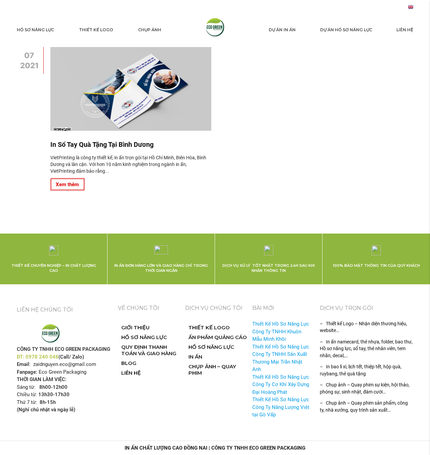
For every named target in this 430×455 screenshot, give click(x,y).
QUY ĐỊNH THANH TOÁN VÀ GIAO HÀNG (148, 350)
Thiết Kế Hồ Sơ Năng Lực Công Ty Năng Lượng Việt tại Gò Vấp (280, 407)
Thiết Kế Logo (96, 29)
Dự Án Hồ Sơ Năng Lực (346, 29)
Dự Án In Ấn (282, 29)
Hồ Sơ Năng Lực (35, 29)
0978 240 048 (42, 357)
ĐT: (21, 357)
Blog (128, 363)
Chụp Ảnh (149, 29)
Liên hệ (404, 29)
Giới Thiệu (135, 327)
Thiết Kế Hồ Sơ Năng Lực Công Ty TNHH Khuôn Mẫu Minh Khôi (280, 331)
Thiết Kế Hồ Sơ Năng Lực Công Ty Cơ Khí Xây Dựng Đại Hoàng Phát (280, 384)
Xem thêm (67, 184)
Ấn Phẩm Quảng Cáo (217, 337)
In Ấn (195, 357)
